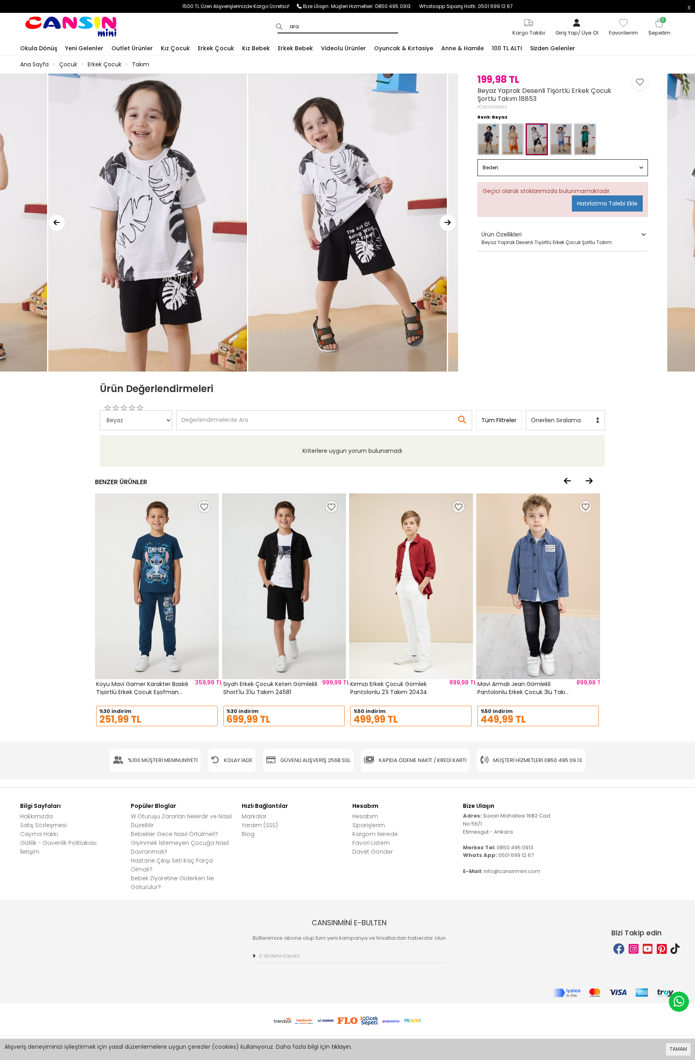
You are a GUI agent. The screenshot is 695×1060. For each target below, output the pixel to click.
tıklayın (341, 1047)
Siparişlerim (368, 825)
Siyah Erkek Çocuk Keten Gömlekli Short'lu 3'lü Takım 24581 (270, 688)
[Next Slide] (447, 222)
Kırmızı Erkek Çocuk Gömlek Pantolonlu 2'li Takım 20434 (388, 688)
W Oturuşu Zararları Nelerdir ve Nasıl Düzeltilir (181, 820)
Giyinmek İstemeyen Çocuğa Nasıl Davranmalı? (180, 847)
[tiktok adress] (675, 949)
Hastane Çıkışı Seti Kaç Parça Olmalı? (172, 865)
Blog (248, 834)
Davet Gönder (372, 852)
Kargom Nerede (375, 834)
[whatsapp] (679, 1002)
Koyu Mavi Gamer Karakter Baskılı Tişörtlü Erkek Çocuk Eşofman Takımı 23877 (142, 692)
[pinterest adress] (662, 949)
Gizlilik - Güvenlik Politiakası (58, 843)
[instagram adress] (634, 949)
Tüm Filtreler (498, 420)
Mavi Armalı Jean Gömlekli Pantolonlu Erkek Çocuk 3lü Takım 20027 (524, 692)
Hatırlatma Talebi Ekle (607, 203)
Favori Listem (371, 843)
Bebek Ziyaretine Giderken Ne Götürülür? (172, 882)
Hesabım (365, 816)
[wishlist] (204, 506)
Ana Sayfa (34, 64)
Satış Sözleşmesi (43, 825)
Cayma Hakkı (39, 834)
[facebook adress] (619, 949)
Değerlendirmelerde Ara (214, 416)
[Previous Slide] (56, 222)
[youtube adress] (648, 949)
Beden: (491, 167)
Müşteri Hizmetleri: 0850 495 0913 (375, 6)
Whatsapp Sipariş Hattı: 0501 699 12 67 (466, 6)
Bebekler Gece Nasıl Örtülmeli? (174, 834)
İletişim (29, 852)
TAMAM (678, 1049)
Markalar (254, 816)
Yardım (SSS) (260, 825)
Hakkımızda (36, 816)
